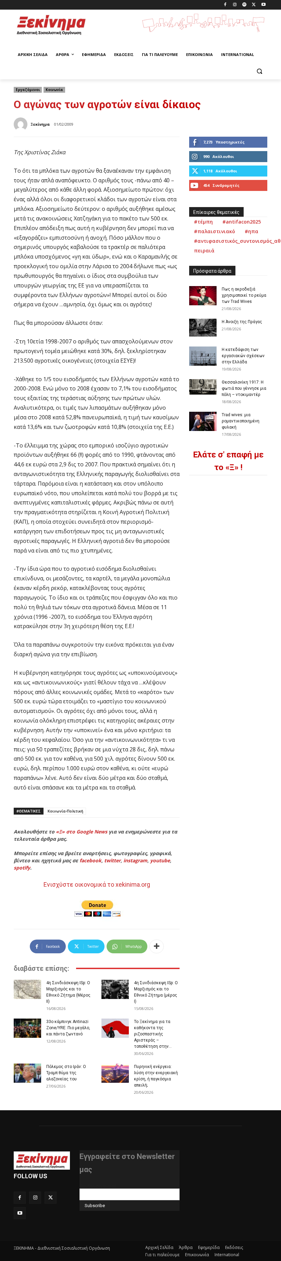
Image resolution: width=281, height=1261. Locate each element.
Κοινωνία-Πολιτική (65, 811)
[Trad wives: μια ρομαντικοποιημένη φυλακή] (203, 421)
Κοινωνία (54, 89)
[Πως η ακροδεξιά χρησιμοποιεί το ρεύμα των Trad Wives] (203, 295)
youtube (160, 860)
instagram (135, 860)
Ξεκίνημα (40, 124)
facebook (90, 860)
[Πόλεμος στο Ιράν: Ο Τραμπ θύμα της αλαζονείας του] (27, 1073)
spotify (22, 867)
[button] (259, 71)
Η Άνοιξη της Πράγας (242, 321)
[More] (156, 946)
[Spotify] (244, 5)
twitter (112, 860)
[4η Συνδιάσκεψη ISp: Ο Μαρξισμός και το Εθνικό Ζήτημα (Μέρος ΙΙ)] (27, 989)
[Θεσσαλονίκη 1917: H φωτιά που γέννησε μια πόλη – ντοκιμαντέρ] (203, 387)
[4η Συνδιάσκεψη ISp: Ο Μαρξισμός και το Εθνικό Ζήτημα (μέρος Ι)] (115, 989)
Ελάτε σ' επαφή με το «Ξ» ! (228, 461)
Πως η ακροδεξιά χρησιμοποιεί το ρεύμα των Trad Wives (244, 295)
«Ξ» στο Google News (81, 831)
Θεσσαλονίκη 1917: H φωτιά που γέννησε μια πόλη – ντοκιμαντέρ (244, 388)
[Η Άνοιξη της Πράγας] (203, 328)
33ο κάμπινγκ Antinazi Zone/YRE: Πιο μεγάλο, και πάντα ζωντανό (68, 1027)
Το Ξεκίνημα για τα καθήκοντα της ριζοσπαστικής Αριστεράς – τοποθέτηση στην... (153, 1034)
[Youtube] (263, 5)
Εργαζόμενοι (28, 89)
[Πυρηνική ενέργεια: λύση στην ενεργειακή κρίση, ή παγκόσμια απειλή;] (115, 1073)
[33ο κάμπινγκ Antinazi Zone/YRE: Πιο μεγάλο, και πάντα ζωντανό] (27, 1028)
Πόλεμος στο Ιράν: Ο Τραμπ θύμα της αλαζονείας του (66, 1072)
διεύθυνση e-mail (98, 1186)
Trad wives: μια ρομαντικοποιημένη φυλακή (240, 421)
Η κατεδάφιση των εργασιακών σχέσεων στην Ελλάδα (243, 355)
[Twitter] (254, 5)
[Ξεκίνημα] (21, 124)
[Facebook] (225, 5)
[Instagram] (235, 5)
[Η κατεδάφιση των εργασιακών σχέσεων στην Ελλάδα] (203, 356)
